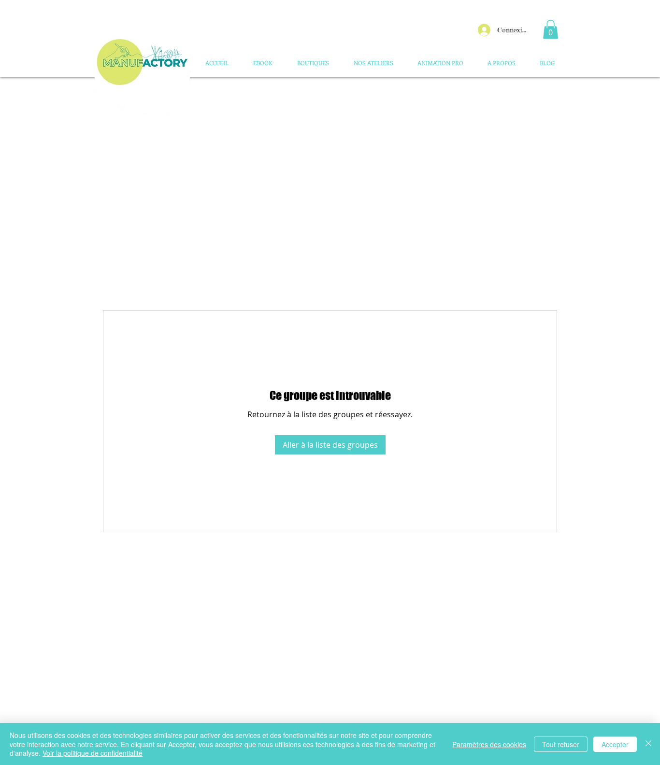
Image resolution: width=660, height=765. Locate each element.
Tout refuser (560, 744)
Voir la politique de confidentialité (93, 753)
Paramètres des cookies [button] (489, 744)
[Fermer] (648, 744)
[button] (551, 29)
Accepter (615, 744)
